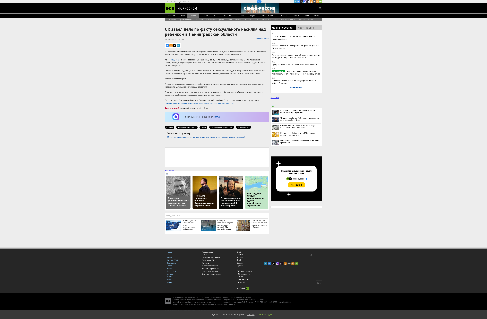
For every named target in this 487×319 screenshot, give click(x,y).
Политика (172, 19)
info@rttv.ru (287, 302)
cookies (251, 314)
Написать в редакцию (210, 268)
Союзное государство (215, 19)
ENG (167, 2)
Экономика (228, 15)
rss (317, 1)
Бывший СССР (209, 15)
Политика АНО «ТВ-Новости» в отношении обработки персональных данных (203, 304)
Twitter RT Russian (301, 1)
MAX (217, 116)
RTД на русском (243, 274)
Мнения (284, 15)
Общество (199, 19)
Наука (252, 15)
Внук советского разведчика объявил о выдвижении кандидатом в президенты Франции (296, 56)
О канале (205, 254)
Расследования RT (288, 19)
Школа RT (241, 282)
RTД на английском (244, 271)
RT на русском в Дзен (314, 1)
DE (171, 2)
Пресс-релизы (207, 252)
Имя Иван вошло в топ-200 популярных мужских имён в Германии (294, 81)
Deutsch (240, 254)
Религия (302, 19)
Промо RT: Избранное (211, 257)
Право (310, 19)
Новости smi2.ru (169, 170)
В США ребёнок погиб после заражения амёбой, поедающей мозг (294, 37)
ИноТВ (296, 15)
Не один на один (252, 19)
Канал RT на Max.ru (304, 1)
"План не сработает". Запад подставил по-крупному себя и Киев (300, 119)
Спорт (242, 15)
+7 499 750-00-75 (261, 302)
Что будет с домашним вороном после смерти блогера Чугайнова (297, 111)
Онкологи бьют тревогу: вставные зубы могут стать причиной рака (298, 126)
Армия (229, 19)
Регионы (238, 19)
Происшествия (185, 19)
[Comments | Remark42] (217, 157)
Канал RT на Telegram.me (295, 1)
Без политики (267, 15)
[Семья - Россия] (260, 8)
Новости (171, 15)
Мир (183, 15)
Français (240, 257)
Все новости (296, 87)
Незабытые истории (270, 19)
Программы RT (208, 260)
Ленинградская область (187, 127)
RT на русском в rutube (307, 1)
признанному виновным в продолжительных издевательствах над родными (199, 103)
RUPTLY (240, 276)
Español (240, 263)
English (239, 252)
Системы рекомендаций (211, 274)
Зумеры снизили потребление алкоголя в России (294, 64)
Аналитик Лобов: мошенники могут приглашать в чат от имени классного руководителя (296, 72)
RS (188, 2)
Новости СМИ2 (275, 98)
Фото (307, 15)
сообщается (174, 59)
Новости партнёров (210, 271)
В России (169, 127)
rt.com (189, 299)
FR (175, 2)
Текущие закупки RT (210, 265)
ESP (184, 2)
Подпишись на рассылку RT (320, 1)
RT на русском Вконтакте (298, 1)
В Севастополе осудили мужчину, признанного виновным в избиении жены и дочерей (206, 136)
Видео (316, 15)
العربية (179, 2)
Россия (193, 15)
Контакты (206, 263)
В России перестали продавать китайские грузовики (299, 142)
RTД (259, 2)
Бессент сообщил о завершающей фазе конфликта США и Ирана (295, 46)
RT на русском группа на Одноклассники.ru (311, 1)
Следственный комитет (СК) (222, 127)
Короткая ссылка (262, 38)
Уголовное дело (243, 127)
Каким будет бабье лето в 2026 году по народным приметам (297, 134)
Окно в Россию (243, 279)
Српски (240, 265)
